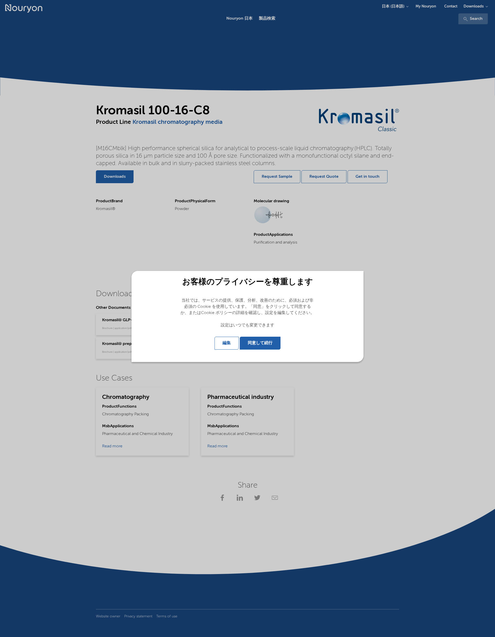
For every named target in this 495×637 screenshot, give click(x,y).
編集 (226, 343)
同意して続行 (260, 343)
